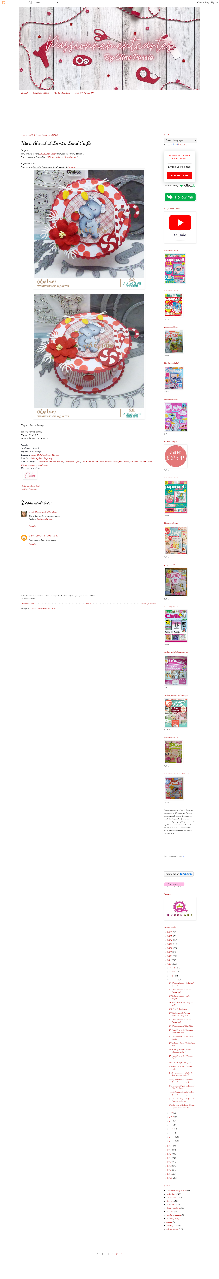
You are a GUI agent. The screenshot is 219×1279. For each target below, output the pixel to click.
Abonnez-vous (179, 175)
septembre (174, 979)
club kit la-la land (174, 1215)
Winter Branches (28, 464)
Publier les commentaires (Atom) (44, 608)
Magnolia (170, 1201)
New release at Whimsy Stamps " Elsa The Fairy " (182, 1087)
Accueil (24, 92)
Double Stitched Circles (92, 461)
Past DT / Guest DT (84, 92)
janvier (172, 1140)
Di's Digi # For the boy (178, 1009)
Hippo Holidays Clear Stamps (62, 156)
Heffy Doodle (172, 1194)
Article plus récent (28, 603)
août (171, 1112)
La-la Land (33, 489)
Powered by (171, 185)
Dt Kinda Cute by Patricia (177, 1190)
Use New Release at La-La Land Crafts (180, 990)
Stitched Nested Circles (141, 461)
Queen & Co (171, 1204)
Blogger (119, 1253)
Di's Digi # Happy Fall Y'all (180, 1062)
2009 (170, 1178)
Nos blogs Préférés (41, 92)
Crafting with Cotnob (44, 519)
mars (172, 1133)
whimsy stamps (172, 1229)
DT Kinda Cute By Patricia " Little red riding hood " (180, 1014)
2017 (169, 1146)
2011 (169, 1170)
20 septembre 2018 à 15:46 (47, 535)
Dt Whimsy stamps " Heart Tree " (181, 1026)
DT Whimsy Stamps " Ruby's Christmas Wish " (180, 1050)
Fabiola (32, 535)
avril (172, 1128)
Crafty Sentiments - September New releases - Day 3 (181, 1074)
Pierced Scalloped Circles (117, 461)
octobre (172, 975)
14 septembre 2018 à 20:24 (46, 512)
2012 (169, 1166)
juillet (172, 1116)
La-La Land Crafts (47, 153)
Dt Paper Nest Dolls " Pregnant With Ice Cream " (181, 1031)
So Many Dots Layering (41, 458)
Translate (183, 145)
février (172, 1136)
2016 (169, 1149)
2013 (169, 1161)
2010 (169, 1174)
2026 (170, 932)
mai (171, 1124)
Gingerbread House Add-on (50, 461)
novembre (173, 971)
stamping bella (172, 1225)
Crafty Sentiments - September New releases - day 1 (181, 1093)
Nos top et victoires (62, 92)
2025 (169, 936)
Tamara (72, 166)
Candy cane (43, 464)
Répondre (32, 526)
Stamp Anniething (173, 1208)
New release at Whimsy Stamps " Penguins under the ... (182, 1099)
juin (171, 1121)
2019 (169, 960)
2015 (169, 1154)
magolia (169, 1222)
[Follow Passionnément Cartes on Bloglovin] (179, 876)
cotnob (31, 512)
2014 (169, 1158)
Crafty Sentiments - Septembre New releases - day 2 (181, 1080)
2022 (170, 948)
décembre (173, 967)
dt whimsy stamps (173, 1218)
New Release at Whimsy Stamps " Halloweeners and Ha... (181, 1106)
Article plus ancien (149, 603)
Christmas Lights (72, 461)
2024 (169, 940)
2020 (170, 956)
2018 (169, 964)
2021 (169, 952)
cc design (170, 1211)
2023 (169, 944)
